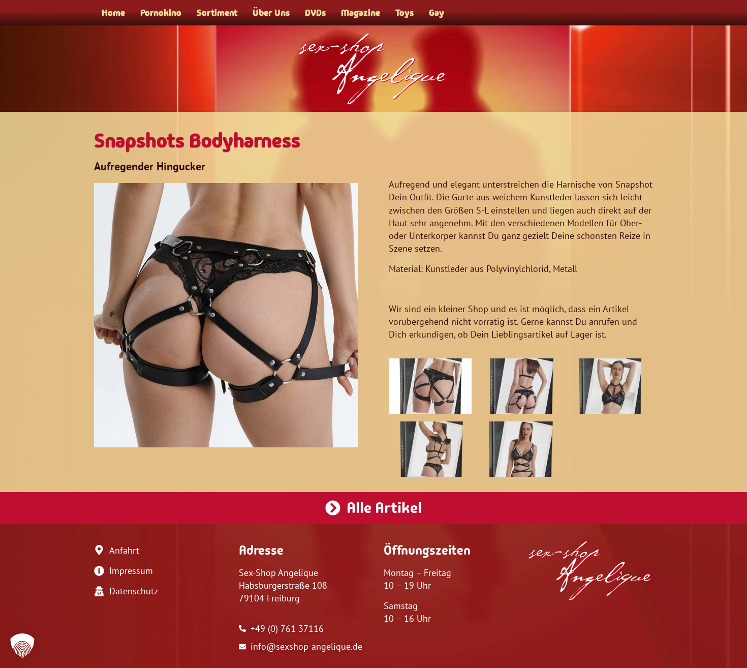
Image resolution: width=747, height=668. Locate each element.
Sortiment (217, 13)
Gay (436, 13)
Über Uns (271, 13)
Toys (404, 13)
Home (113, 13)
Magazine (360, 13)
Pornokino (160, 13)
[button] (22, 645)
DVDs (315, 13)
